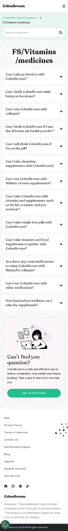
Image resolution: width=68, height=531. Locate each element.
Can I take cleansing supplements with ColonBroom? (30, 163)
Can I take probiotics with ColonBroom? (25, 76)
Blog (7, 454)
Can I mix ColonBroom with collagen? (26, 111)
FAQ (6, 418)
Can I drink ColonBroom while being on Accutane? (28, 94)
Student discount (15, 468)
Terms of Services (16, 432)
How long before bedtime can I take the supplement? (29, 303)
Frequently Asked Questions (20, 17)
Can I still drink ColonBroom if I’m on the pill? (28, 146)
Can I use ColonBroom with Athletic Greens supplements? (28, 181)
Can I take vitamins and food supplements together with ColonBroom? (27, 244)
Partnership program (17, 447)
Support (9, 461)
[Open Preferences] (5, 524)
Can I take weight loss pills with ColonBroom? (29, 224)
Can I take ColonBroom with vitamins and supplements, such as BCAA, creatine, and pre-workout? (29, 202)
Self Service (12, 476)
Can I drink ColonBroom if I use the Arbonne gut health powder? (30, 128)
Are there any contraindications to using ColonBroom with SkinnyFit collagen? (30, 265)
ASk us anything (34, 393)
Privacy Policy (13, 425)
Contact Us (11, 439)
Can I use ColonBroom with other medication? (26, 285)
